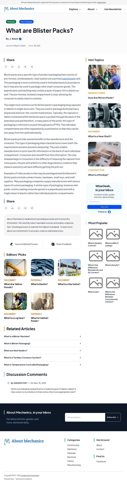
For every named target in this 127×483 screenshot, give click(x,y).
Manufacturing (96, 93)
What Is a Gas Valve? (69, 284)
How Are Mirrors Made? (101, 97)
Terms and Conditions (24, 479)
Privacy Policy (9, 479)
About (99, 445)
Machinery (10, 280)
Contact (100, 449)
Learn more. (101, 2)
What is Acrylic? (112, 265)
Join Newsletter (113, 9)
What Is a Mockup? (98, 174)
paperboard (68, 78)
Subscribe (104, 207)
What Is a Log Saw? (14, 317)
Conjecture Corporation (30, 475)
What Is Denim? (39, 284)
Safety (70, 461)
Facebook (101, 461)
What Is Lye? (93, 292)
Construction (96, 170)
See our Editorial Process (26, 244)
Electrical (71, 457)
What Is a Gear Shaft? (100, 136)
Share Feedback (63, 244)
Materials (36, 280)
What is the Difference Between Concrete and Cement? (111, 297)
